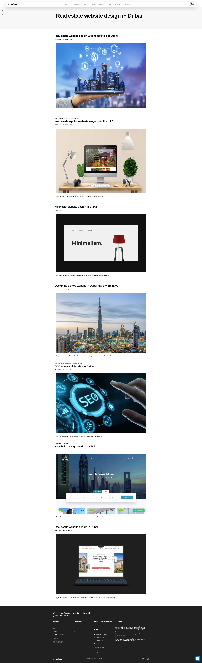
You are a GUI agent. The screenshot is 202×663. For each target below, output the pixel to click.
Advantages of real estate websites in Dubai (67, 524)
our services (77, 626)
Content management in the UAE (63, 203)
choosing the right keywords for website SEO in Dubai (69, 363)
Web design (58, 39)
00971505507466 (99, 637)
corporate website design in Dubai (64, 282)
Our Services (76, 4)
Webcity (67, 4)
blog (110, 4)
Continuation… (133, 640)
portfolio (76, 629)
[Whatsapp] (143, 659)
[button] (2, 12)
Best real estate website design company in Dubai (68, 118)
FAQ (54, 629)
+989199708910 (99, 647)
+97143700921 (98, 640)
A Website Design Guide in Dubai (63, 443)
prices (93, 4)
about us (55, 631)
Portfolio (85, 4)
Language (127, 4)
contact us (55, 626)
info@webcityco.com (101, 652)
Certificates (102, 4)
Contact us (117, 4)
